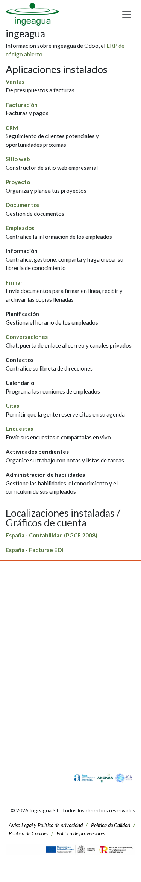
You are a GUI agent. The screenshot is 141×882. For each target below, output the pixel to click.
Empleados (20, 227)
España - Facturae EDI (34, 549)
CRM (12, 127)
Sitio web (18, 159)
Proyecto (18, 182)
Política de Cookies (28, 833)
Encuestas (19, 428)
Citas (12, 405)
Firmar (14, 282)
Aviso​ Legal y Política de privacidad (46, 825)
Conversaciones (27, 336)
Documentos (22, 204)
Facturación (22, 104)
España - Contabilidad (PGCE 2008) (51, 535)
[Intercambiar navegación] (126, 14)
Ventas (15, 81)
